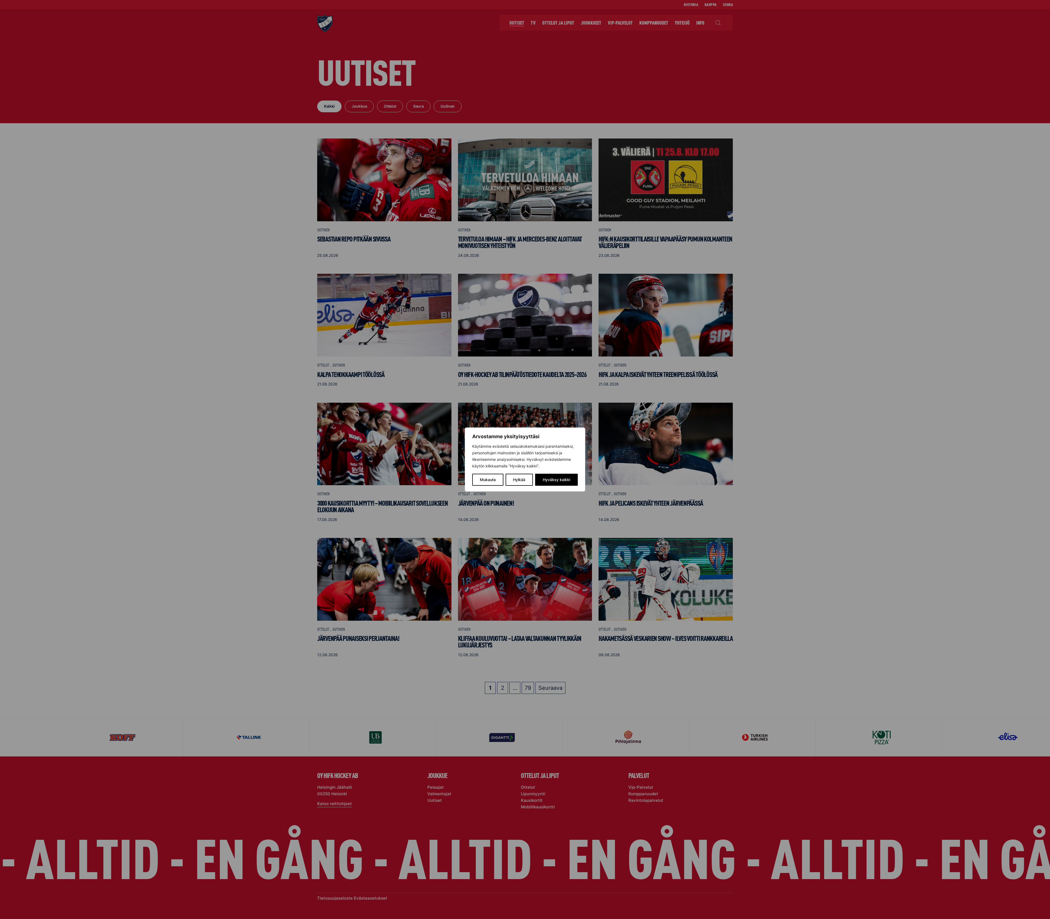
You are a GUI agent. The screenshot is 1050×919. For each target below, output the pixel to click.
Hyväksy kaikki (556, 479)
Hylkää (519, 479)
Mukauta (488, 479)
